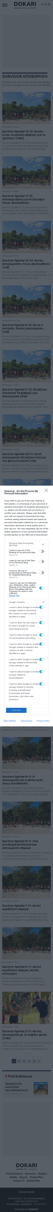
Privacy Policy (43, 721)
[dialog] (26, 606)
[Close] (47, 491)
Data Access (26, 721)
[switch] (41, 551)
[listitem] (26, 544)
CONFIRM (16, 710)
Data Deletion (10, 721)
